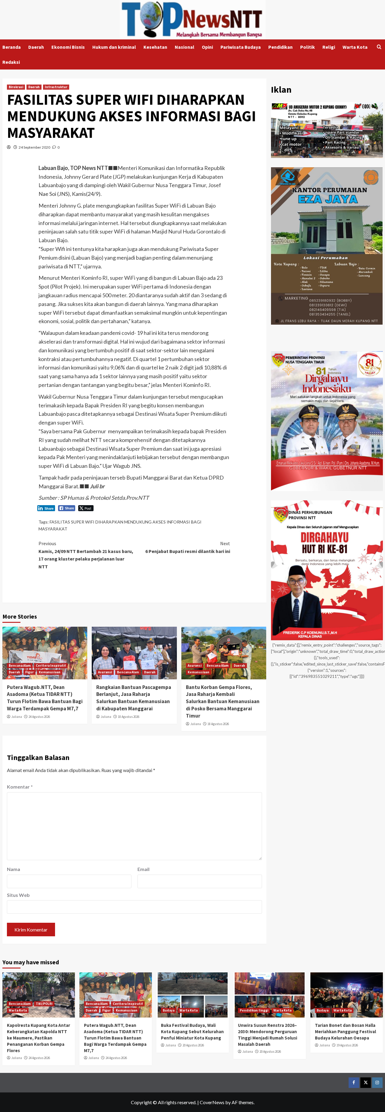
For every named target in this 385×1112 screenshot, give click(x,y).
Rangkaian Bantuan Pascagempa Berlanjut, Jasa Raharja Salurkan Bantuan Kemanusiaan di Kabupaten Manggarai (133, 698)
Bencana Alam (20, 665)
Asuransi (105, 672)
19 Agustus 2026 (347, 1045)
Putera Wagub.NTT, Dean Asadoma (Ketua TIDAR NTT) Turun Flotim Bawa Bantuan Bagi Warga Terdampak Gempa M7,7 (45, 698)
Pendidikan (280, 47)
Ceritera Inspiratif (51, 665)
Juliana (16, 717)
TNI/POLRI (44, 1004)
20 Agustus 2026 (193, 1045)
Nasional (184, 47)
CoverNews (212, 1102)
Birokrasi (16, 87)
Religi (328, 47)
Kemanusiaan (49, 672)
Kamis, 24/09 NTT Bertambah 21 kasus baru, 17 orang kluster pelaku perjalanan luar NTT (85, 555)
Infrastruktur (56, 87)
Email (143, 869)
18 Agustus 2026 (128, 717)
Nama (13, 869)
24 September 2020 (34, 147)
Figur (29, 672)
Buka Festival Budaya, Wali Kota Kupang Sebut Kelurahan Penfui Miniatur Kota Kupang (192, 1031)
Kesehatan (155, 47)
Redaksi (11, 62)
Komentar (20, 786)
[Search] (379, 47)
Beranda (11, 47)
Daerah (36, 47)
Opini (207, 47)
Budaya (168, 1010)
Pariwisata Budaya (240, 47)
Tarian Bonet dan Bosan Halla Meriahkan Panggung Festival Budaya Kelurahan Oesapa (345, 1031)
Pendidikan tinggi (254, 1010)
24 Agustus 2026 (39, 717)
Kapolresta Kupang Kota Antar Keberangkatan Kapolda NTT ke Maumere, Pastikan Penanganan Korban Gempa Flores (38, 1037)
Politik (307, 47)
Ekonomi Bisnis (68, 47)
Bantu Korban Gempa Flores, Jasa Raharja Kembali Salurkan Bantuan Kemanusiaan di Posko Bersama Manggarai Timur (223, 701)
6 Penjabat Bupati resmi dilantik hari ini (187, 547)
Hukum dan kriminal (114, 47)
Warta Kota (355, 47)
